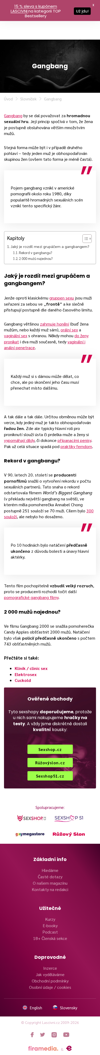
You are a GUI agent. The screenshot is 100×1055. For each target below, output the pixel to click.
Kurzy (50, 919)
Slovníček (28, 99)
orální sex (69, 329)
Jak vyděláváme (50, 974)
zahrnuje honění (54, 324)
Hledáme (50, 870)
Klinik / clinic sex (31, 668)
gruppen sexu (61, 298)
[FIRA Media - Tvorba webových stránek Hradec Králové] (43, 1048)
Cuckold (23, 680)
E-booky (50, 925)
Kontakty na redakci (50, 889)
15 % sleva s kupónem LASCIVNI (34, 8)
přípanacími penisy (74, 440)
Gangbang (13, 115)
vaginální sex (15, 335)
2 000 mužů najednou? (36, 258)
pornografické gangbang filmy (31, 597)
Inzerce (50, 968)
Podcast (50, 932)
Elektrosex (26, 674)
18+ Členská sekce (50, 938)
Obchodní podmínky (50, 981)
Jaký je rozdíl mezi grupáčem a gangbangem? (50, 246)
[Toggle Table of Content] (84, 238)
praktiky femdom (76, 446)
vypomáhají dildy (19, 440)
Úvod (8, 99)
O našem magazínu (50, 883)
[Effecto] (69, 1048)
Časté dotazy (50, 876)
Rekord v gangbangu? (35, 252)
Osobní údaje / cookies (50, 987)
